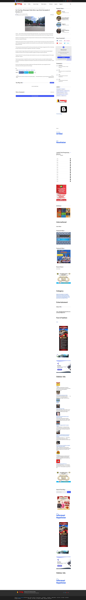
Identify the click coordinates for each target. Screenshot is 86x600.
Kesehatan (61, 142)
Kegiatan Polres (27, 70)
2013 (64, 181)
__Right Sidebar (53, 597)
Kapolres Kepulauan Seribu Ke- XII (61, 463)
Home (25, 4)
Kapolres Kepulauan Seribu (65, 31)
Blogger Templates (20, 597)
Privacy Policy (38, 597)
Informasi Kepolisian (61, 516)
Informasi (50, 4)
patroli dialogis (62, 297)
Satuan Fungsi (35, 4)
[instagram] (69, 1)
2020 (64, 169)
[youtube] (67, 1)
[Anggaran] (58, 24)
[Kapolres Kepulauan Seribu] (58, 31)
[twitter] (65, 1)
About (31, 597)
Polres (66, 92)
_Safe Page (29, 598)
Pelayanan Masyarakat (60, 92)
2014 (64, 179)
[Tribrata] (58, 12)
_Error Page (34, 598)
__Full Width (48, 597)
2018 (64, 172)
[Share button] (35, 72)
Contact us (34, 597)
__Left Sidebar (43, 597)
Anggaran (61, 4)
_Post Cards (58, 597)
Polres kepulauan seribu (60, 296)
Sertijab (63, 298)
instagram (68, 40)
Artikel (59, 133)
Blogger (42, 598)
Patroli (61, 295)
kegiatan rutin (20, 8)
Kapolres (63, 89)
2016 (64, 176)
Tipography (45, 598)
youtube (60, 43)
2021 (64, 167)
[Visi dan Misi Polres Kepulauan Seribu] (58, 18)
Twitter (27, 72)
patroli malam (67, 295)
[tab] (25, 4)
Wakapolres (66, 297)
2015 (64, 177)
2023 (64, 164)
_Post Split (62, 597)
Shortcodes (50, 598)
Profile (29, 4)
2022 (64, 165)
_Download (66, 597)
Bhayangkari (59, 89)
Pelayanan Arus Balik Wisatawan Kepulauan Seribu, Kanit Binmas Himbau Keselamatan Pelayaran (62, 435)
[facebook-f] (64, 1)
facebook (60, 40)
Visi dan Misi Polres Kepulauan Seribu (65, 18)
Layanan (55, 4)
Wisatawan (58, 95)
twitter (68, 43)
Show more (52, 82)
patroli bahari (66, 296)
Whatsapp (31, 72)
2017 (64, 174)
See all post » (58, 132)
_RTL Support (38, 598)
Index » (57, 140)
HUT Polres (66, 298)
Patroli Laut (60, 298)
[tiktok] (71, 1)
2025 (64, 160)
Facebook (22, 72)
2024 (64, 162)
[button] (71, 4)
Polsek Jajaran (43, 4)
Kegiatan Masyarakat (21, 70)
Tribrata (57, 386)
